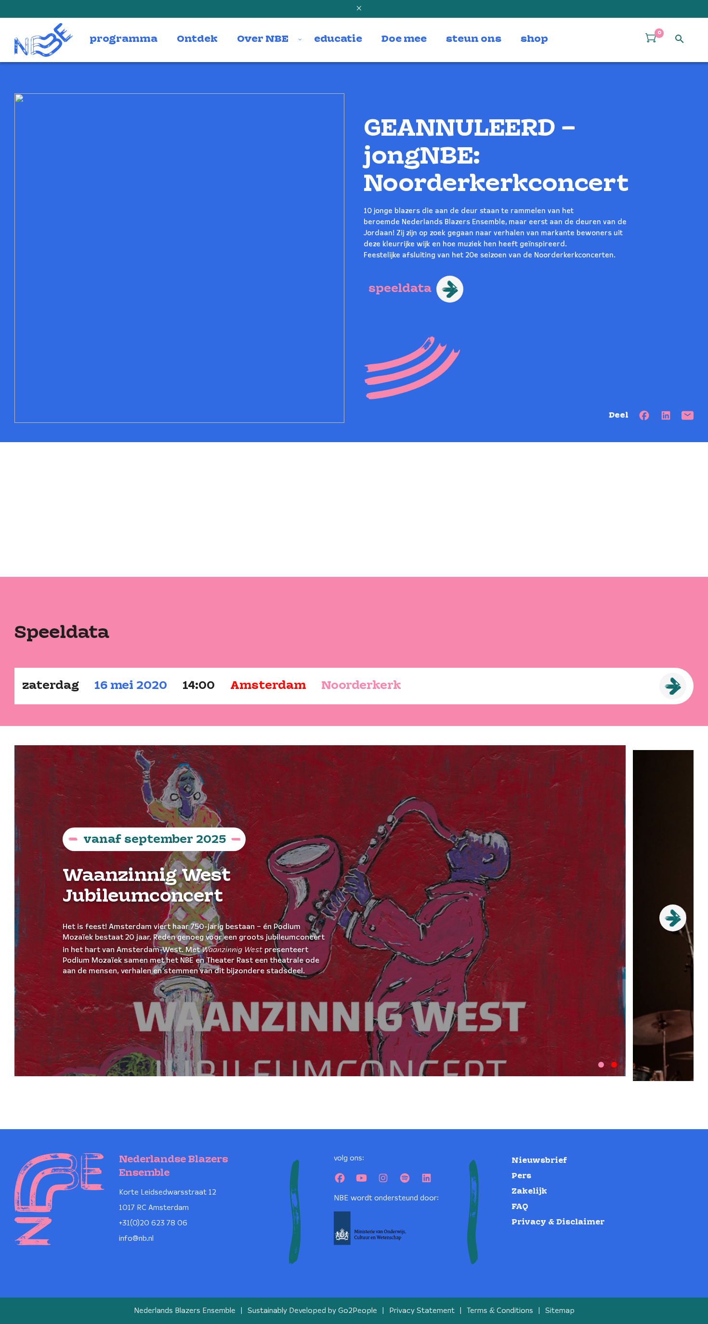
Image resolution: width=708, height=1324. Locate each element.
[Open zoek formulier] (680, 39)
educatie (338, 39)
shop (534, 39)
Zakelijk (529, 1191)
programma (123, 39)
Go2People (357, 1310)
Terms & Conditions (500, 1310)
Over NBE (262, 39)
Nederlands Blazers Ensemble (185, 1310)
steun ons (473, 39)
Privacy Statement (422, 1310)
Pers (521, 1176)
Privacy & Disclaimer (557, 1222)
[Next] (673, 918)
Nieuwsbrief (539, 1160)
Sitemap (560, 1310)
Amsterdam (268, 685)
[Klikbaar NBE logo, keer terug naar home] (43, 40)
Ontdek (197, 39)
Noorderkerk (361, 685)
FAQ (519, 1206)
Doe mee (404, 39)
